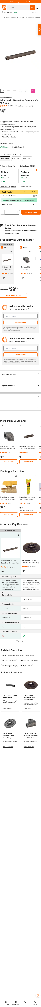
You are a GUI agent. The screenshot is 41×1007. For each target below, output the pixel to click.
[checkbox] (21, 247)
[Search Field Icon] (32, 7)
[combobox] (18, 7)
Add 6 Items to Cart (13, 295)
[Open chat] (39, 29)
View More (20, 641)
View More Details (9, 137)
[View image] (2, 91)
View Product (8, 708)
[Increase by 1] (17, 212)
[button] (20, 374)
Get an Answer (20, 322)
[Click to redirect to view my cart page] (37, 7)
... (2, 18)
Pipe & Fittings (11, 17)
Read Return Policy (12, 233)
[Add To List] (32, 100)
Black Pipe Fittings (33, 17)
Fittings (21, 17)
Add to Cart (32, 212)
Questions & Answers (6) (24, 106)
